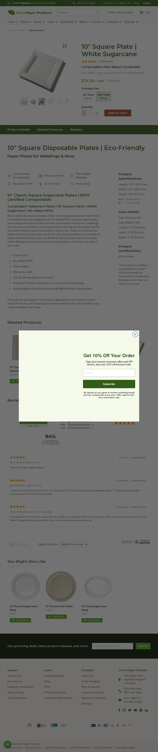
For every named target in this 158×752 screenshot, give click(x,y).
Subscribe (109, 384)
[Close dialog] (135, 334)
